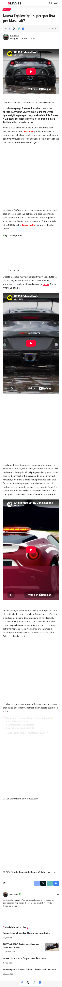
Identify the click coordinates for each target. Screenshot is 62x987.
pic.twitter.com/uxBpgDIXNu (20, 728)
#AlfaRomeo (23, 721)
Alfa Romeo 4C (33, 872)
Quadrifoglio (28, 225)
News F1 (14, 3)
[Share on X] (14, 28)
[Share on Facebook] (10, 28)
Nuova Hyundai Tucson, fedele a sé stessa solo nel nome (29, 969)
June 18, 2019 (41, 732)
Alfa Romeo (19, 872)
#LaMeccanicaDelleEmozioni (20, 724)
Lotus (46, 284)
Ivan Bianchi (14, 35)
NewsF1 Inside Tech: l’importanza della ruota (24, 958)
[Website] (58, 894)
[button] (5, 3)
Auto (6, 10)
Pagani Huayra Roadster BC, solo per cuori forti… (26, 933)
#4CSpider (11, 721)
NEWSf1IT (49, 102)
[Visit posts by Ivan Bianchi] (6, 37)
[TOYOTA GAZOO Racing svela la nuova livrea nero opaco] (52, 947)
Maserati (29, 131)
